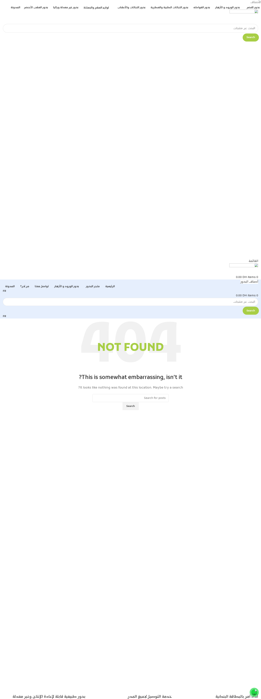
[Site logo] (243, 17)
